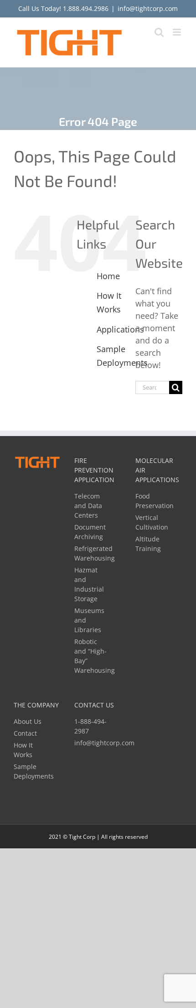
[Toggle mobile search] (159, 32)
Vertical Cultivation (151, 522)
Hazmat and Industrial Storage (89, 584)
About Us (27, 721)
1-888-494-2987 (90, 726)
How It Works (23, 750)
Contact (25, 733)
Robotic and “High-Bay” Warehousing (91, 656)
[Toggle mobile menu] (177, 32)
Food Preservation (152, 501)
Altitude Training (148, 544)
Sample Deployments (31, 771)
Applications (120, 329)
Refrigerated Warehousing (91, 553)
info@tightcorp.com (148, 8)
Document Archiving (90, 532)
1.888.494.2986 (85, 8)
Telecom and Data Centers (88, 506)
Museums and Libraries (89, 620)
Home (108, 275)
